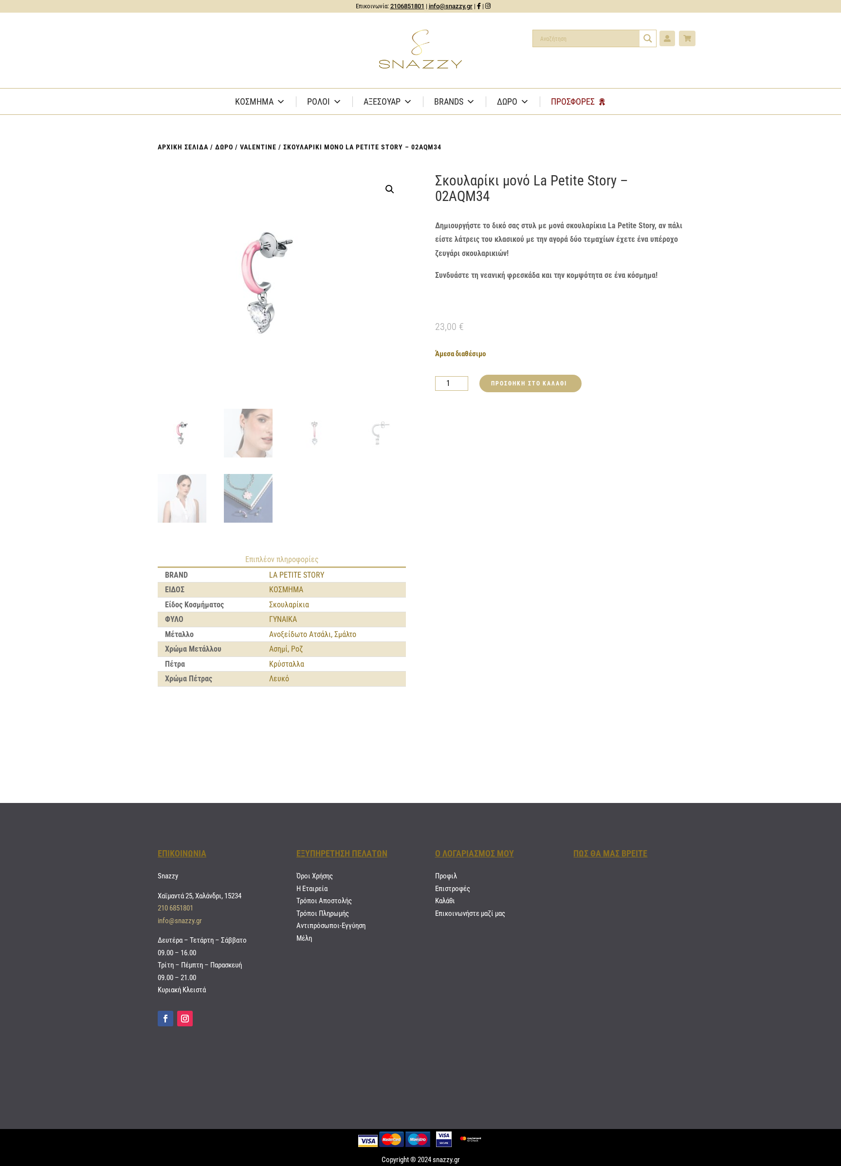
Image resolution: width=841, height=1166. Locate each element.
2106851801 (407, 6)
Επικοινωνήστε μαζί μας (470, 913)
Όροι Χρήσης (314, 876)
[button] (390, 189)
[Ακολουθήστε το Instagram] (185, 1018)
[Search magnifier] (648, 38)
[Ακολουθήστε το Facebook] (165, 1018)
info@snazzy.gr (451, 6)
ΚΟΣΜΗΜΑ (254, 101)
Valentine (258, 147)
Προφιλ (446, 876)
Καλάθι (445, 900)
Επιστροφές (452, 888)
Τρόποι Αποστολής (324, 900)
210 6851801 (175, 908)
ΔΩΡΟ (507, 101)
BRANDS (448, 101)
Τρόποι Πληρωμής (322, 913)
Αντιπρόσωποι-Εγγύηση (331, 925)
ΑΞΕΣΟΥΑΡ (382, 101)
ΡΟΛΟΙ (318, 101)
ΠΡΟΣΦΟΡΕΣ (573, 101)
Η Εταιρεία (312, 888)
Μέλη (304, 938)
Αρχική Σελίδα (183, 147)
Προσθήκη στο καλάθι (529, 383)
